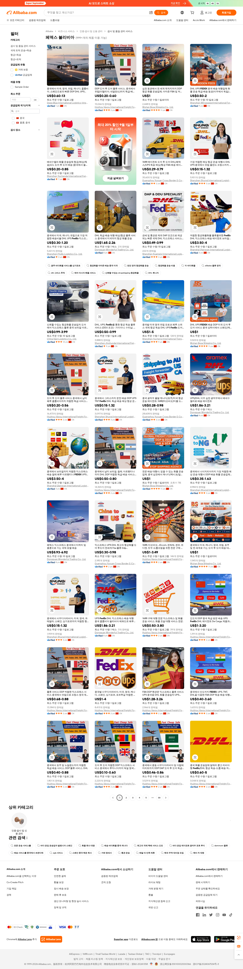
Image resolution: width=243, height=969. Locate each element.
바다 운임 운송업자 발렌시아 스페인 (56, 845)
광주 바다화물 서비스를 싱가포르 (65, 265)
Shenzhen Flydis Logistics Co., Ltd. (64, 254)
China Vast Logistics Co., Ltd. (62, 338)
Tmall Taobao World (105, 954)
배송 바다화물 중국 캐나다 (116, 845)
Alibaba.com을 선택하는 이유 (21, 876)
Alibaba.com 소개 (16, 869)
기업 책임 (11, 888)
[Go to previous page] (113, 798)
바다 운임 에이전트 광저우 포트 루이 (189, 845)
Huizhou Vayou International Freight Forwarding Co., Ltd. (116, 107)
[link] (238, 937)
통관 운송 (125, 853)
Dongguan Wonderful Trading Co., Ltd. (114, 249)
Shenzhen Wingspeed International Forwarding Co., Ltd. (211, 102)
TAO (147, 954)
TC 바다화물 (190, 265)
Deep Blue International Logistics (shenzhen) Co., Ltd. (68, 102)
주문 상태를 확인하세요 (208, 888)
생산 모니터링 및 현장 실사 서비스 (71, 901)
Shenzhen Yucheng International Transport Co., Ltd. (163, 338)
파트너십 (200, 901)
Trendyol (156, 954)
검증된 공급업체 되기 (207, 895)
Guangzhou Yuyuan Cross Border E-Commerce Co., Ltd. (163, 180)
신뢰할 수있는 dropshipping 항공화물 (122, 273)
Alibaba (49, 31)
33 (159, 798)
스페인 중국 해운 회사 (82, 853)
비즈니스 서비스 (66, 31)
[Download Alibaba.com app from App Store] (201, 939)
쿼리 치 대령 (198, 853)
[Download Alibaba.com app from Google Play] (225, 939)
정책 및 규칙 (60, 907)
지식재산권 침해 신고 (159, 901)
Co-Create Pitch (15, 882)
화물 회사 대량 (88, 845)
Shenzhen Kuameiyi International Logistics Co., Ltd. (163, 254)
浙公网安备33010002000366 (175, 964)
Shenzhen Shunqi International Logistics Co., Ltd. (211, 180)
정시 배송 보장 (61, 888)
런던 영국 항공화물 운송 (138, 265)
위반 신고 (153, 907)
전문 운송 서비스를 (22, 845)
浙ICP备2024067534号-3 (206, 964)
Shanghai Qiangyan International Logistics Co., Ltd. (211, 249)
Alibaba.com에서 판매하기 (209, 876)
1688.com (87, 954)
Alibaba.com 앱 (149, 939)
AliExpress (74, 954)
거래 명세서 (106, 853)
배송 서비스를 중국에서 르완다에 (28, 853)
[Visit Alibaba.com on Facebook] (198, 915)
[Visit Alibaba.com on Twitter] (211, 915)
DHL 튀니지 (153, 273)
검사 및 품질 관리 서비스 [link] (120, 31)
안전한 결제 (60, 876)
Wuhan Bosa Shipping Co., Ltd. (157, 107)
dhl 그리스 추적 (58, 273)
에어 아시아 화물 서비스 (85, 273)
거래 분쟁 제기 (155, 888)
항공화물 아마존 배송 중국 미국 (104, 265)
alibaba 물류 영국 (213, 265)
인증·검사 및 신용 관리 (91, 31)
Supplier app (121, 939)
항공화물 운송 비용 (166, 265)
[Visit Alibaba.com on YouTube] (224, 915)
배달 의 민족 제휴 (147, 853)
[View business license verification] (151, 964)
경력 (9, 895)
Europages (169, 954)
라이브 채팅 (154, 882)
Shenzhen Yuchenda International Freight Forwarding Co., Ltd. (68, 176)
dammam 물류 (221, 845)
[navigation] (25, 415)
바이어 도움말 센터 (158, 876)
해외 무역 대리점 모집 (174, 853)
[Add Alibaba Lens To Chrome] (51, 939)
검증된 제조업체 (109, 876)
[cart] (192, 13)
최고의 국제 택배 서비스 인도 (150, 845)
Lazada (121, 954)
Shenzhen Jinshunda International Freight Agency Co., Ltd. (116, 343)
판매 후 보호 (60, 895)
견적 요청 (106, 882)
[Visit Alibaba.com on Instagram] (218, 915)
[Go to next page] (166, 798)
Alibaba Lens (25, 939)
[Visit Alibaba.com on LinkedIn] (204, 915)
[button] (151, 13)
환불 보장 (59, 882)
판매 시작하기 (203, 882)
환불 (150, 895)
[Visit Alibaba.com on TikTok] (231, 915)
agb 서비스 (58, 853)
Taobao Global (135, 954)
